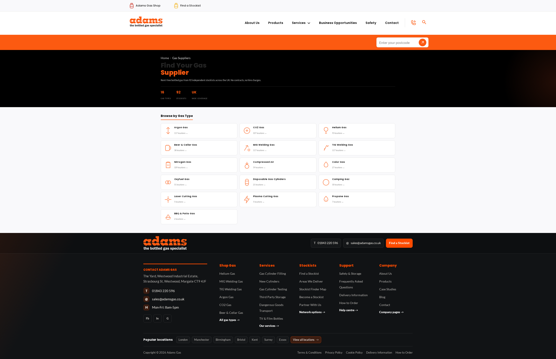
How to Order (348, 303)
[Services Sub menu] (308, 22)
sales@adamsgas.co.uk (363, 243)
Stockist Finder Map (312, 289)
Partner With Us (310, 305)
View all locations (306, 339)
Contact (392, 23)
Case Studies (387, 289)
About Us (252, 23)
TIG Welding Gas (230, 289)
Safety (371, 23)
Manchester (201, 339)
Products (275, 23)
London (183, 339)
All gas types (229, 320)
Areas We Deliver (311, 281)
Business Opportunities (338, 23)
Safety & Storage (350, 273)
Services (299, 23)
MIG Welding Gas (231, 281)
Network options (312, 312)
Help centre (348, 310)
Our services (269, 325)
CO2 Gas (225, 305)
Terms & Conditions (309, 352)
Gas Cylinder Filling (272, 273)
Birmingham (223, 339)
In (157, 318)
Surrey (268, 339)
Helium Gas (227, 273)
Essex (282, 339)
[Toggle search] (424, 22)
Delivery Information (353, 295)
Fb (147, 318)
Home (165, 58)
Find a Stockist (399, 243)
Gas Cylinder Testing (273, 289)
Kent (255, 339)
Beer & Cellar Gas (231, 312)
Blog (382, 297)
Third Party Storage (272, 297)
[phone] (410, 22)
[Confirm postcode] (422, 42)
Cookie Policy (354, 352)
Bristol (241, 339)
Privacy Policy (334, 352)
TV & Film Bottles (271, 318)
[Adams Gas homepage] (224, 243)
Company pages (391, 312)
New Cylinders (269, 281)
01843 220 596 (326, 243)
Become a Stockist (311, 297)
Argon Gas (226, 297)
